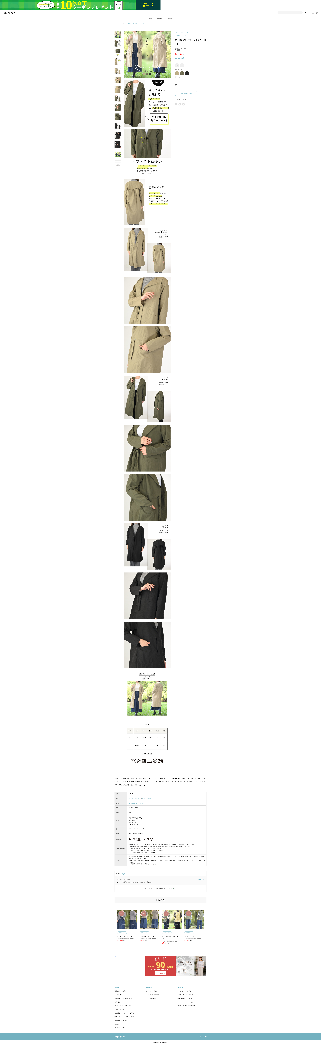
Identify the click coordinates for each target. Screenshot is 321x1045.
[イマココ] (9, 12)
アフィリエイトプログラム (122, 1009)
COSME (159, 18)
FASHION (170, 18)
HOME (150, 18)
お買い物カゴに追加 (186, 93)
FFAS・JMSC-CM (151, 998)
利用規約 (117, 1024)
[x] (203, 1036)
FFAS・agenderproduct (152, 994)
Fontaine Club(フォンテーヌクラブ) (186, 1002)
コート (189, 32)
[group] (160, 5)
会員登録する (173, 888)
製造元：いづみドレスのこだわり (123, 1005)
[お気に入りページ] (309, 12)
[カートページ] (316, 12)
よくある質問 (118, 994)
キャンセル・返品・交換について (123, 998)
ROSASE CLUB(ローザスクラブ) (137, 803)
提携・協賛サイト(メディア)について (124, 1016)
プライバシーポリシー (120, 1027)
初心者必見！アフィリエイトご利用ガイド (126, 1013)
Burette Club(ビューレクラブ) (185, 994)
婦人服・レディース (181, 35)
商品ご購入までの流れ (120, 991)
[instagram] (200, 1036)
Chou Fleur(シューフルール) (184, 998)
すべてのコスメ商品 (151, 991)
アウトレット (179, 32)
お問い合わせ (118, 1002)
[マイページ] (313, 12)
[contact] (205, 1036)
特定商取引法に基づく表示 (122, 1020)
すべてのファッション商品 (184, 991)
